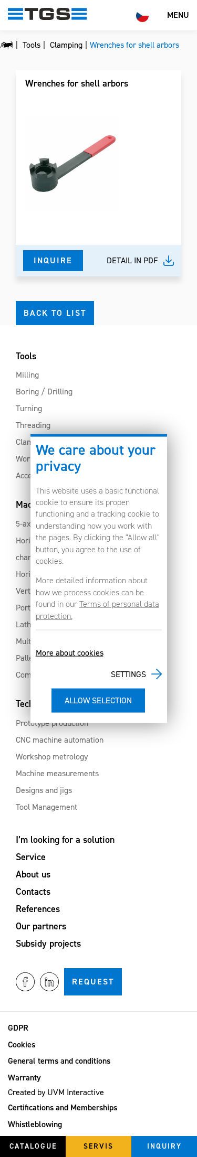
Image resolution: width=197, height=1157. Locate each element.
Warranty (24, 1077)
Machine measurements (57, 773)
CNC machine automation (59, 739)
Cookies (21, 1044)
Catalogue (33, 1146)
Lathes (27, 624)
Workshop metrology (52, 756)
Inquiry (164, 1146)
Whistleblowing (35, 1124)
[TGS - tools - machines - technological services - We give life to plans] (6, 45)
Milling (27, 374)
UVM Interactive (75, 1092)
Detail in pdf (132, 260)
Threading (33, 425)
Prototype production (52, 723)
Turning (29, 408)
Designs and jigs (44, 790)
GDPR (18, 1027)
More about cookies (69, 652)
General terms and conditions (59, 1060)
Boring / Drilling (44, 391)
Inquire (53, 260)
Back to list (55, 312)
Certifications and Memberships (62, 1107)
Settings (128, 673)
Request (93, 981)
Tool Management (46, 806)
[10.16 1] (72, 163)
